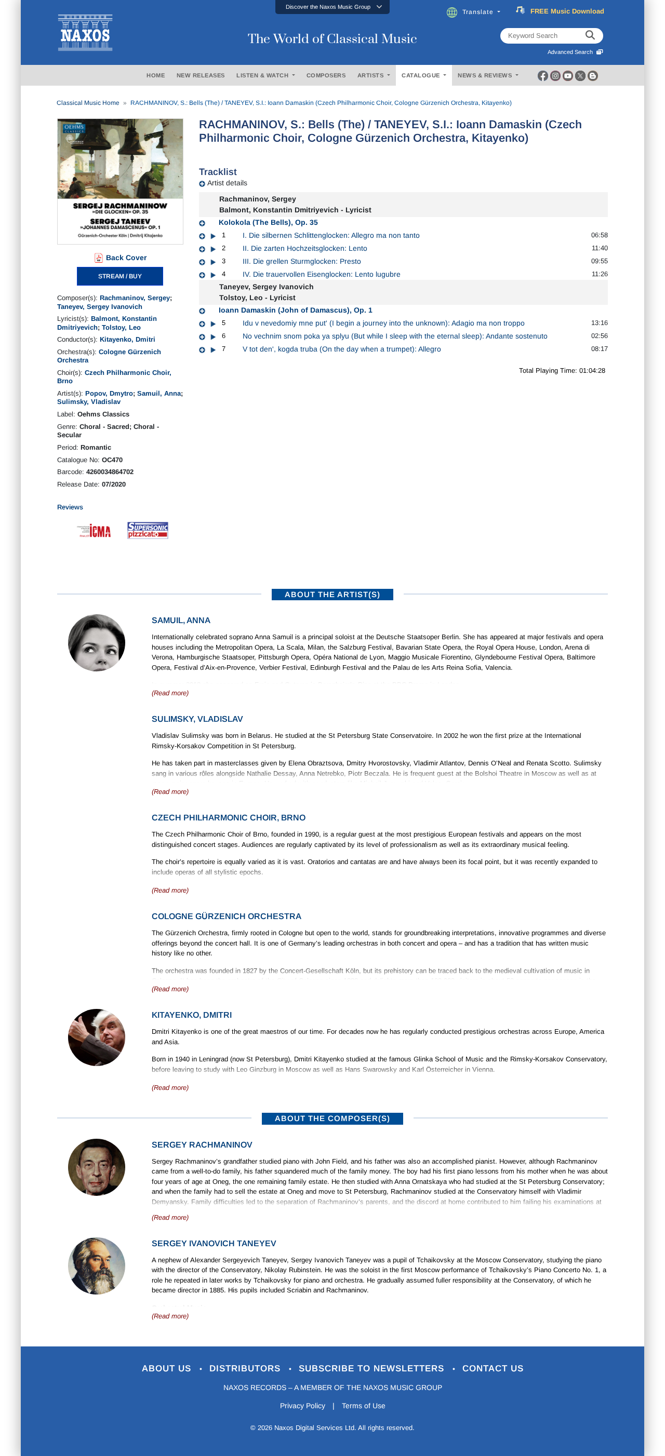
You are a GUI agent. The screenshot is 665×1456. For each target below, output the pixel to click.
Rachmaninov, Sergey (135, 298)
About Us (168, 1368)
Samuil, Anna (159, 393)
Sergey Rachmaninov (202, 1144)
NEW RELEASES (201, 75)
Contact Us (493, 1368)
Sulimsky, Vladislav (89, 402)
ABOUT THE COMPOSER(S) (332, 1118)
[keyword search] (590, 36)
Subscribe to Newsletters (373, 1368)
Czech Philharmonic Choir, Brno (228, 817)
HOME (156, 75)
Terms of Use (363, 1405)
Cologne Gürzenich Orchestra (226, 916)
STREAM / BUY (120, 276)
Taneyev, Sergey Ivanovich (99, 307)
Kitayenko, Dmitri (127, 339)
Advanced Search (572, 52)
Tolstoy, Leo (121, 327)
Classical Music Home (88, 102)
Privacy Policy (302, 1405)
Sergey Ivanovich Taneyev (214, 1243)
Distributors (246, 1368)
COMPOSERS (326, 75)
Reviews (70, 507)
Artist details (227, 183)
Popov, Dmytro (109, 393)
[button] (332, 7)
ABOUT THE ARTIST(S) (332, 594)
